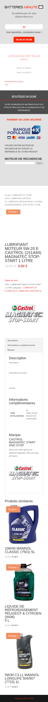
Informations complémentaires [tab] (21, 345)
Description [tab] (13, 340)
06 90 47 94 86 (24, 39)
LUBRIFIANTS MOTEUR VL (30, 291)
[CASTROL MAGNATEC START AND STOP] (24, 314)
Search (39, 163)
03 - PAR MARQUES (11, 172)
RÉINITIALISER (27, 171)
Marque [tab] (11, 350)
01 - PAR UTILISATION (6, 172)
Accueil (8, 195)
